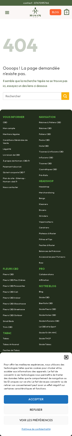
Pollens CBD (45, 134)
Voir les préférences (36, 420)
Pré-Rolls (43, 175)
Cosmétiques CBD (48, 169)
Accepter (36, 399)
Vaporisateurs (46, 221)
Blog (41, 291)
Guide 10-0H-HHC (48, 332)
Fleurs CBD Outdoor (12, 315)
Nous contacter (10, 187)
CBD (5, 122)
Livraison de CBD (11, 155)
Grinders (43, 216)
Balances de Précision (50, 251)
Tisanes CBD (45, 163)
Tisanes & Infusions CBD (51, 151)
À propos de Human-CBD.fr (16, 160)
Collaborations (46, 274)
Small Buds (8, 321)
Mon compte (9, 128)
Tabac (6, 338)
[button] (66, 357)
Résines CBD (45, 128)
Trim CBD (7, 327)
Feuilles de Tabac (11, 350)
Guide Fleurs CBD (47, 309)
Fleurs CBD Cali (10, 291)
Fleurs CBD (8, 274)
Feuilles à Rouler (47, 245)
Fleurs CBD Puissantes (14, 286)
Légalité (7, 149)
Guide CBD (44, 297)
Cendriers (44, 227)
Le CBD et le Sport (47, 326)
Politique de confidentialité (36, 429)
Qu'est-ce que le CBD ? (14, 172)
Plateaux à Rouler (47, 233)
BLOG (55, 12)
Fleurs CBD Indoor (12, 297)
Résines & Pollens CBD (50, 122)
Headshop (44, 186)
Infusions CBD (46, 157)
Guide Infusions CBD (49, 321)
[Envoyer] (65, 96)
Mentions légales (11, 134)
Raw (41, 262)
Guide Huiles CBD (47, 315)
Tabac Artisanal (11, 344)
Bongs (42, 198)
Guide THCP (45, 338)
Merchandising (46, 192)
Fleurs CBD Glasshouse (14, 303)
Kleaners (43, 204)
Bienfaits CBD (46, 303)
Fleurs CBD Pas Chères (14, 280)
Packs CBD (44, 140)
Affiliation (44, 280)
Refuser (36, 409)
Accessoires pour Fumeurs (52, 256)
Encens (42, 210)
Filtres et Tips (45, 239)
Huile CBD (44, 146)
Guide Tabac (45, 344)
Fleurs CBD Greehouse (14, 309)
